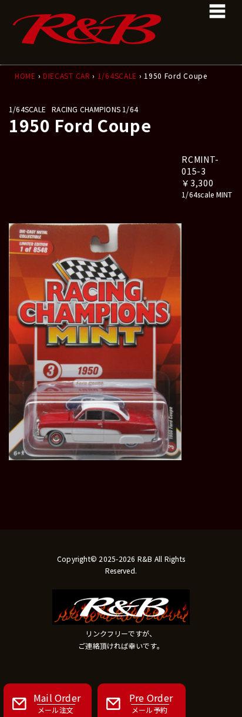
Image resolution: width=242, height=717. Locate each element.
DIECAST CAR (66, 76)
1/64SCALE (117, 76)
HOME (25, 76)
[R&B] (121, 17)
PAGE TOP (225, 684)
